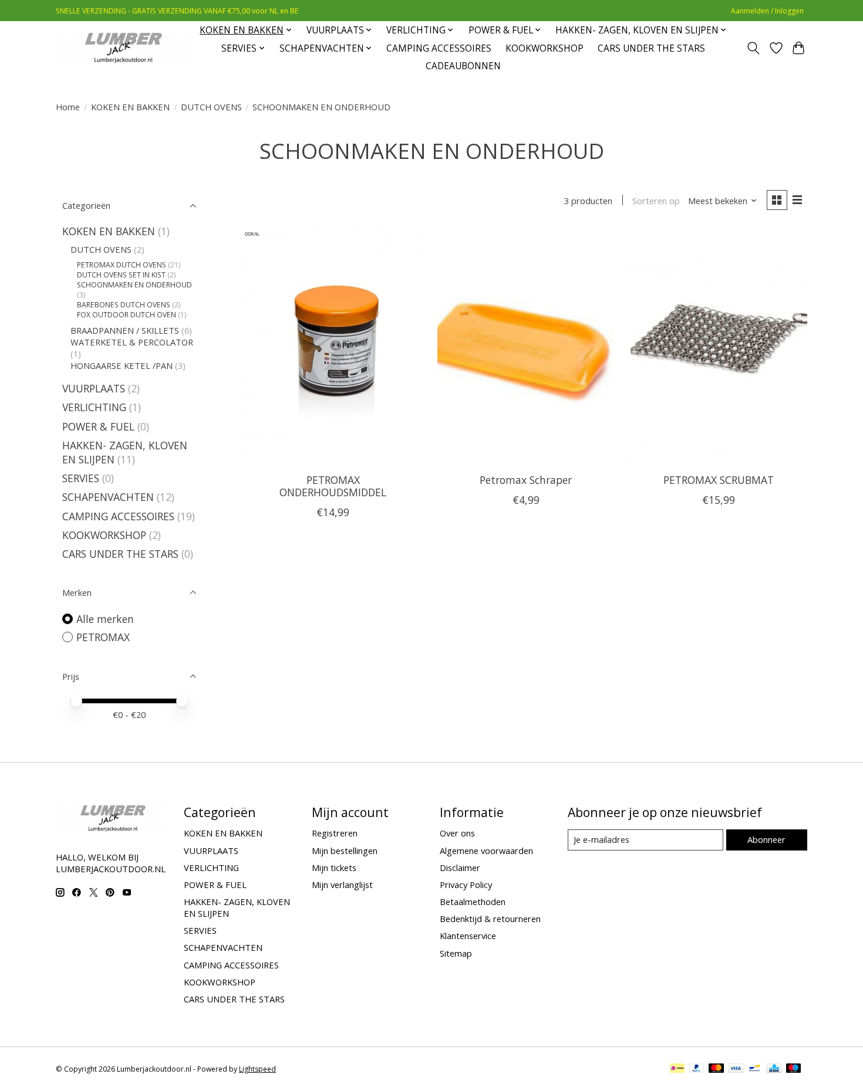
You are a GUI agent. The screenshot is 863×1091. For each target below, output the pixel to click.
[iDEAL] (677, 1069)
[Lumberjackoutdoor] (122, 48)
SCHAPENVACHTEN (109, 497)
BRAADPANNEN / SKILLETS (124, 330)
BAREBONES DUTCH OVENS (123, 305)
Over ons (457, 833)
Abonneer (766, 839)
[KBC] (774, 1069)
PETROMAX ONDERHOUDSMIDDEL (332, 486)
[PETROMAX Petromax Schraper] (525, 346)
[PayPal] (696, 1069)
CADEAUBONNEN (463, 66)
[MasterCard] (716, 1069)
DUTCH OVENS (211, 107)
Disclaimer (460, 867)
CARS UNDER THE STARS (651, 48)
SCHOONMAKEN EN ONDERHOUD (134, 285)
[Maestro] (793, 1069)
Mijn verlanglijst (342, 884)
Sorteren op (656, 200)
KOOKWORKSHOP (544, 48)
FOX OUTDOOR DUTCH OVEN (126, 315)
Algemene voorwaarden (486, 850)
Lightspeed (257, 1069)
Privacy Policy (466, 884)
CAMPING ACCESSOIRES (438, 48)
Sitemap (456, 953)
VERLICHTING (94, 407)
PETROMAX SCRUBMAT (718, 480)
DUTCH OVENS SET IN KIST (121, 275)
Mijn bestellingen (344, 850)
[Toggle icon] (753, 48)
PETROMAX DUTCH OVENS (121, 265)
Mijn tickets (334, 867)
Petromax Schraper (526, 480)
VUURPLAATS (93, 388)
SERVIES (80, 478)
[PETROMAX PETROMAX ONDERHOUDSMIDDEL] (333, 346)
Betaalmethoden (472, 901)
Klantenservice (468, 935)
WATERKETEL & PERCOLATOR (131, 342)
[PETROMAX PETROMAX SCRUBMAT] (719, 346)
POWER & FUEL (98, 426)
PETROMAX (103, 637)
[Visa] (735, 1069)
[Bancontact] (754, 1069)
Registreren (335, 833)
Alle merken (105, 619)
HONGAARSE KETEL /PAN (121, 365)
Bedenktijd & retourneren (490, 918)
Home (68, 107)
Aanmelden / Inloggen (767, 11)
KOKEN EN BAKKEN (130, 107)
